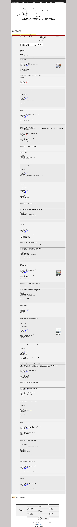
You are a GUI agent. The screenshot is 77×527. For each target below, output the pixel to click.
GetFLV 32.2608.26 (40, 511)
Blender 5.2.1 (29, 512)
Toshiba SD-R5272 (26, 309)
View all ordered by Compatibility (38, 19)
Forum (23, 2)
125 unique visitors (21, 509)
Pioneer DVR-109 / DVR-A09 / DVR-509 (28, 114)
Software (28, 2)
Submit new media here (25, 6)
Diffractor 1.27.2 (40, 510)
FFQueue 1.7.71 (29, 507)
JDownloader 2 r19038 (30, 508)
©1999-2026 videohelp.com (38, 526)
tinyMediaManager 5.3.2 (41, 516)
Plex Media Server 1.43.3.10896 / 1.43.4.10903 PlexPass (42, 506)
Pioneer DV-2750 (51, 508)
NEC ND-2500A (25, 270)
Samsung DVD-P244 (28, 141)
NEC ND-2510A (25, 81)
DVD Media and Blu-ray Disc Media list (21, 5)
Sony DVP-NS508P (51, 512)
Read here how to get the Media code (42, 9)
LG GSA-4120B (25, 328)
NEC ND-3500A (25, 229)
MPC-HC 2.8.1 (40, 517)
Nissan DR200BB (25, 96)
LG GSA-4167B (25, 153)
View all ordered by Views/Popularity (49, 19)
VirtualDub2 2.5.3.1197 (30, 514)
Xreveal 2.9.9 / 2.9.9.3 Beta (30, 517)
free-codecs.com (40, 524)
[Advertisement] (38, 26)
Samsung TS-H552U (26, 388)
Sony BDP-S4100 (51, 513)
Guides (41, 2)
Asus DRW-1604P (25, 466)
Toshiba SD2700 (51, 509)
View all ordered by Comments (27, 19)
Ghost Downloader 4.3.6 (30, 513)
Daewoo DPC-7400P (51, 517)
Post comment (57, 38)
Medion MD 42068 (28, 198)
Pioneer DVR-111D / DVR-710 (27, 64)
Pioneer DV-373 (51, 507)
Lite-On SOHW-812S (26, 427)
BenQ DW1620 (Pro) (26, 210)
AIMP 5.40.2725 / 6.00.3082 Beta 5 (42, 509)
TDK (12, 36)
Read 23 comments (57, 36)
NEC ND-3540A (25, 189)
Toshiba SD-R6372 (26, 133)
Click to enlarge (58, 67)
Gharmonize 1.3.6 (29, 509)
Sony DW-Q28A (25, 171)
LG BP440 (50, 514)
